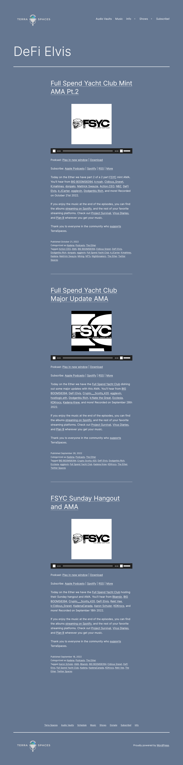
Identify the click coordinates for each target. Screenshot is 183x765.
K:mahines (57, 186)
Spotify (91, 168)
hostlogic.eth (59, 397)
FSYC (112, 177)
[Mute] (121, 151)
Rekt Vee (116, 601)
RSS (101, 168)
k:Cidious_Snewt (61, 605)
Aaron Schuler (103, 605)
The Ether (91, 245)
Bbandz (117, 596)
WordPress (163, 745)
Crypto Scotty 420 (86, 460)
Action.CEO (107, 186)
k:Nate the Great (100, 397)
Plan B (60, 217)
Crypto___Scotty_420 (96, 393)
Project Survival (101, 213)
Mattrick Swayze (87, 186)
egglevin (76, 190)
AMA (74, 249)
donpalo (70, 186)
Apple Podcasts (75, 168)
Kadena (70, 245)
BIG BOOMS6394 (82, 181)
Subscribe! (163, 18)
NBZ (118, 186)
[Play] (54, 151)
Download (96, 160)
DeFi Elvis (117, 249)
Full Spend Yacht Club (98, 252)
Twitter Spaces (58, 467)
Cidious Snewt (103, 249)
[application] (91, 151)
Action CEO (65, 249)
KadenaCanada (82, 605)
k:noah (98, 181)
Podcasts (80, 245)
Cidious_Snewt (113, 181)
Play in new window (75, 160)
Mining (81, 256)
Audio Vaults (104, 18)
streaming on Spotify (78, 208)
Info (128, 18)
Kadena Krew (71, 402)
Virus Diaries (120, 213)
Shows (143, 18)
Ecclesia (117, 397)
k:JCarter (64, 190)
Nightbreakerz (99, 256)
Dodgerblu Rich (93, 190)
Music (119, 18)
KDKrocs (56, 402)
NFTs (88, 256)
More (109, 168)
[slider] (127, 150)
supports (115, 226)
